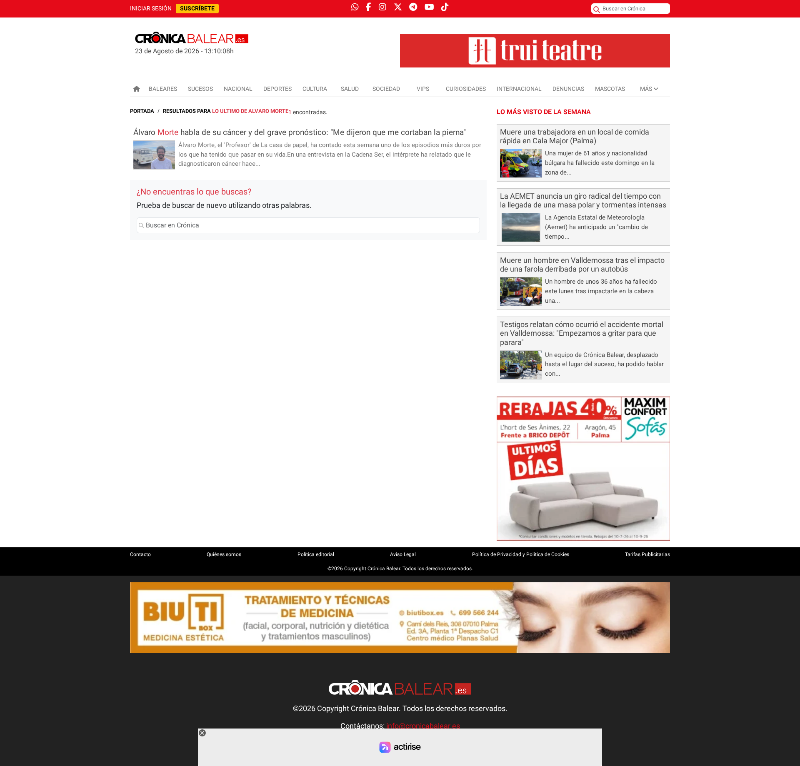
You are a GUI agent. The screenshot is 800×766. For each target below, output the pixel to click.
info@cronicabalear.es (423, 726)
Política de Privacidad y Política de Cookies (520, 554)
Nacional (238, 88)
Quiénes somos (224, 554)
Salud (350, 88)
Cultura (314, 88)
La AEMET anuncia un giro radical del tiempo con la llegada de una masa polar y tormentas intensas (583, 200)
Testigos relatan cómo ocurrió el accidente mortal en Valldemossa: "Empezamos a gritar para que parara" (581, 333)
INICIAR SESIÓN (151, 8)
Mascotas (610, 88)
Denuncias (568, 88)
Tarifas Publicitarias (647, 554)
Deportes (277, 88)
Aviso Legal (403, 554)
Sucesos (200, 88)
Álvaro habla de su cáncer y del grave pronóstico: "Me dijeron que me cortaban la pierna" (299, 132)
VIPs (423, 88)
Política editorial (316, 554)
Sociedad (386, 88)
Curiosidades (466, 88)
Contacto (140, 554)
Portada (142, 111)
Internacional (519, 88)
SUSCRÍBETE (197, 8)
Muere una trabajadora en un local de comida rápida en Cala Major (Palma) (574, 136)
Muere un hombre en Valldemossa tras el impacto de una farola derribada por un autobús (582, 264)
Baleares (163, 88)
